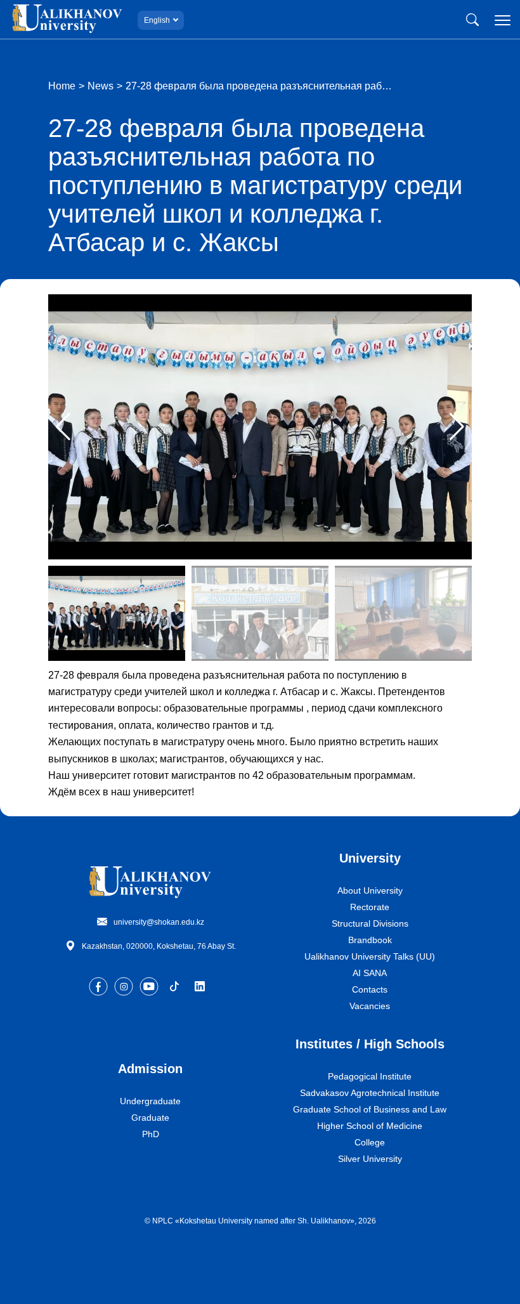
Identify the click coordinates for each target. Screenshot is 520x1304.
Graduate (150, 1117)
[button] (456, 427)
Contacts (369, 989)
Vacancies (369, 1006)
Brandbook (370, 940)
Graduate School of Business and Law (369, 1109)
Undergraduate (150, 1101)
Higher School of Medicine (369, 1126)
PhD (150, 1134)
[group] (260, 426)
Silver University (370, 1159)
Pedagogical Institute (370, 1076)
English (157, 20)
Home (61, 86)
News (101, 86)
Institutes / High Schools (370, 1044)
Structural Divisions (370, 923)
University (370, 858)
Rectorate (369, 907)
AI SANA (370, 973)
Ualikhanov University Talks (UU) (369, 956)
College (369, 1142)
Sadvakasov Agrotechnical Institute (369, 1093)
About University (370, 890)
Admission (150, 1069)
